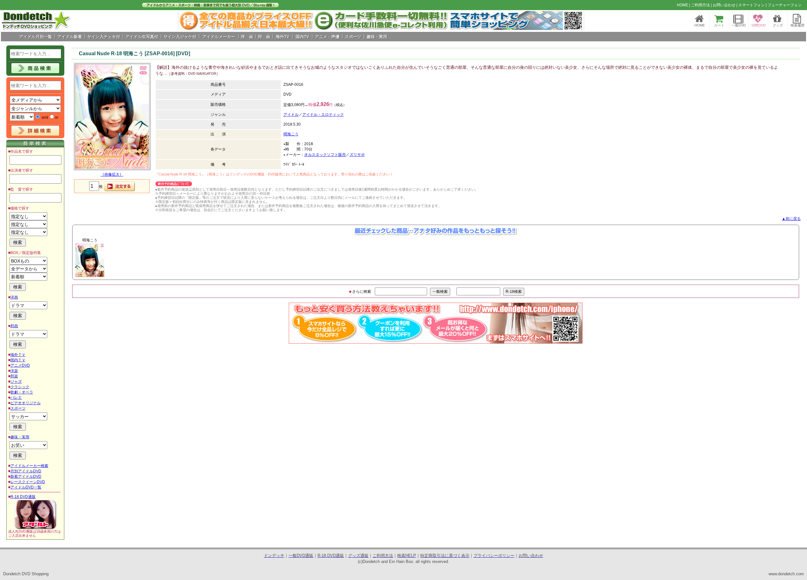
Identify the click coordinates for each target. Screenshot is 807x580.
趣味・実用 (19, 437)
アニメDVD (20, 365)
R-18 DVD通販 (23, 496)
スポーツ (18, 408)
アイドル (291, 114)
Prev (187, 20)
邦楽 (14, 376)
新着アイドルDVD (25, 476)
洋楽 (14, 371)
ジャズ (16, 381)
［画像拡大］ (112, 174)
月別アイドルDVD (25, 471)
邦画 (14, 326)
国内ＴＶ (18, 360)
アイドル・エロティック (323, 114)
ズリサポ (357, 154)
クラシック (19, 387)
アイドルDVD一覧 (25, 487)
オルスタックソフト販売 (325, 154)
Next (575, 20)
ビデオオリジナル (25, 403)
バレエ (16, 397)
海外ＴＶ (18, 354)
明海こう (291, 134)
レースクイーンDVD (27, 482)
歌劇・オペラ (21, 392)
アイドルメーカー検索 (29, 466)
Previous (62, 260)
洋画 (14, 297)
